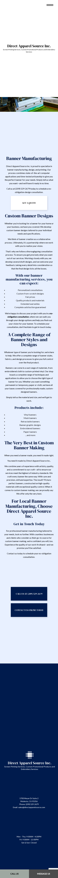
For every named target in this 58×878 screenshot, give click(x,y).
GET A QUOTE (29, 202)
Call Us (14, 873)
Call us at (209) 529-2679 (29, 593)
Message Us (43, 873)
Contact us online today (29, 610)
